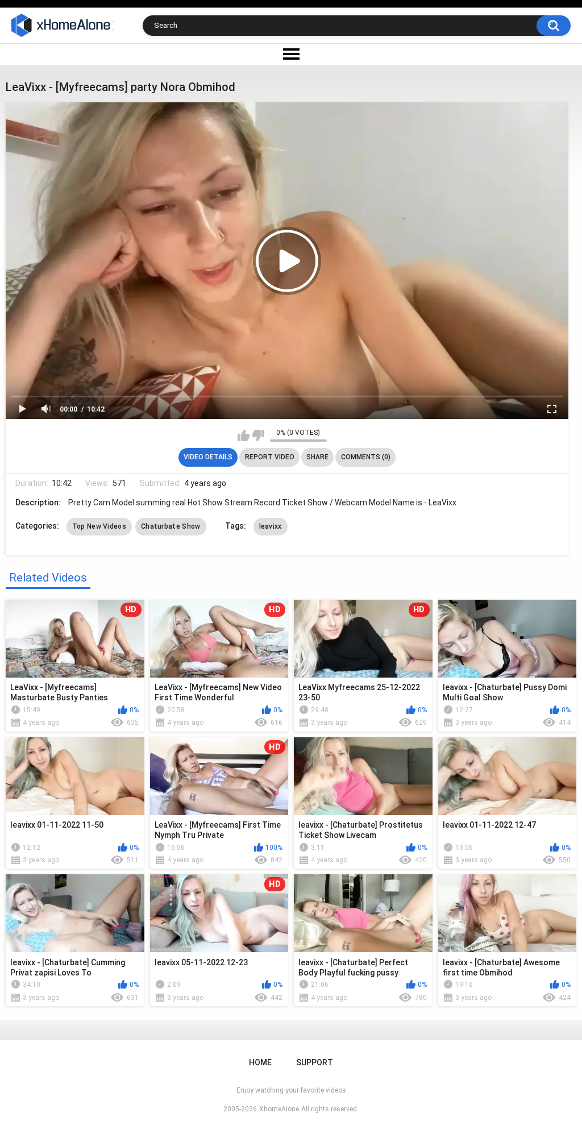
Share (317, 457)
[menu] (291, 54)
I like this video (244, 435)
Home (260, 1062)
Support (314, 1062)
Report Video (269, 457)
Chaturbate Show (171, 526)
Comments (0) (365, 457)
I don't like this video (258, 435)
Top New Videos (99, 526)
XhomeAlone (279, 1109)
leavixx (270, 526)
